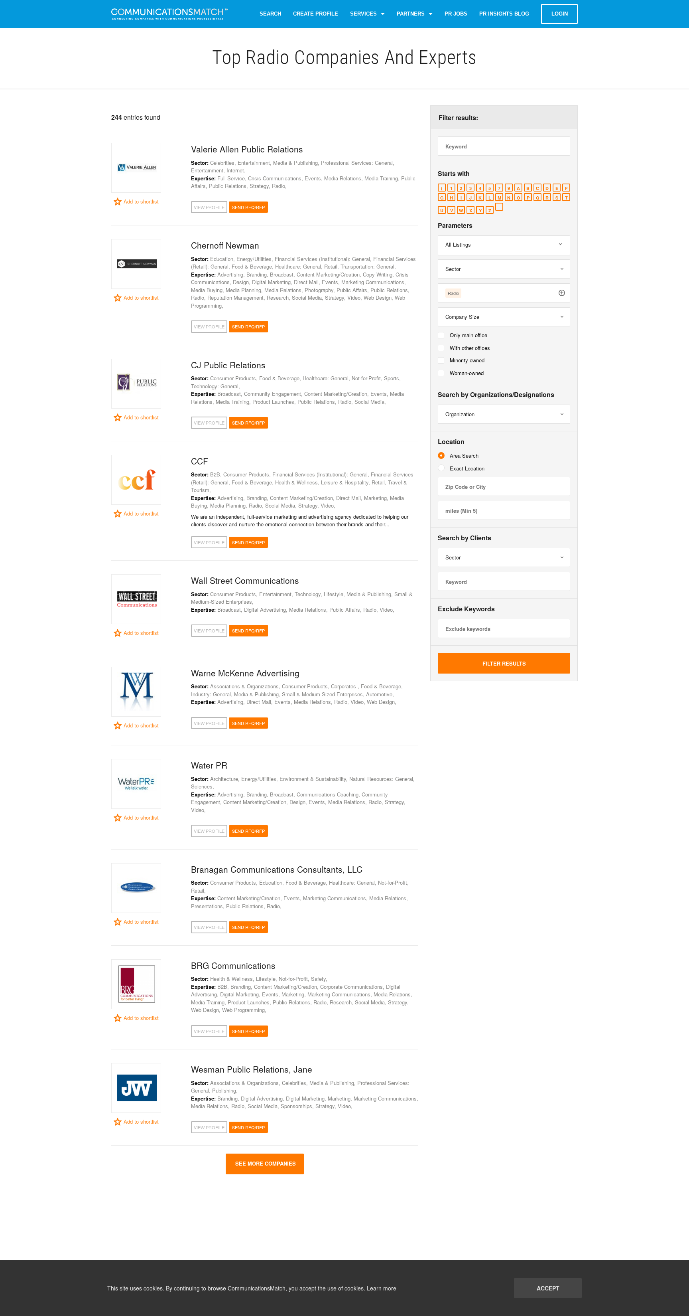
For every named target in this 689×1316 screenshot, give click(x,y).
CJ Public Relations (228, 365)
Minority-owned (467, 360)
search (270, 14)
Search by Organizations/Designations (496, 394)
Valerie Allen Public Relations (247, 149)
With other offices (470, 348)
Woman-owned (467, 373)
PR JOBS (456, 14)
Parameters (455, 225)
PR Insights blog (504, 14)
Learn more (381, 1288)
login (559, 14)
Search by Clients (464, 538)
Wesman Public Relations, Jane (251, 1069)
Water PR (209, 765)
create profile (315, 14)
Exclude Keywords (466, 609)
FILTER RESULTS (504, 663)
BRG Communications (233, 965)
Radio (453, 293)
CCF (199, 461)
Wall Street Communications (245, 580)
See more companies (265, 1163)
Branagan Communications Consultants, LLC (276, 869)
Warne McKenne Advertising (245, 673)
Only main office (468, 335)
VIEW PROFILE (209, 207)
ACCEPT (548, 1288)
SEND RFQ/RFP (248, 207)
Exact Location (467, 468)
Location (451, 442)
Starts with (454, 173)
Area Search (464, 455)
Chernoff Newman (225, 245)
